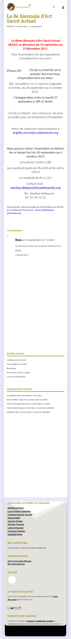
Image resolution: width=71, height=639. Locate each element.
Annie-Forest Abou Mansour (20, 561)
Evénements (22, 26)
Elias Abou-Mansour (16, 564)
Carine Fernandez (16, 528)
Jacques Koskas (15, 521)
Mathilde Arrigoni (16, 508)
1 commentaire (35, 26)
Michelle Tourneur (16, 524)
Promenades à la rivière (17, 364)
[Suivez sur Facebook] (12, 580)
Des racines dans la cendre (18, 373)
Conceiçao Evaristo (16, 531)
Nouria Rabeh (14, 518)
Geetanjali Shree (15, 534)
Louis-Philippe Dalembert (19, 511)
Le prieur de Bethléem (16, 377)
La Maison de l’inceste (16, 360)
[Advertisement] (35, 310)
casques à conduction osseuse (40, 621)
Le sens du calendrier (45, 408)
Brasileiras (11, 368)
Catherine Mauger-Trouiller (20, 515)
